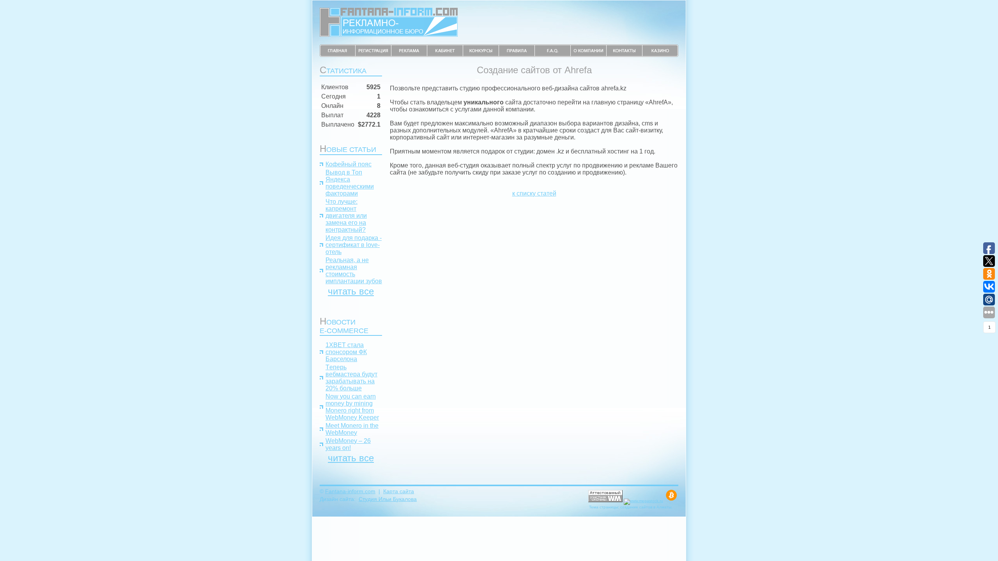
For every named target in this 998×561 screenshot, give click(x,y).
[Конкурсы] (481, 54)
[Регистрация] (373, 54)
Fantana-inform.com (350, 491)
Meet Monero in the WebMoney (352, 429)
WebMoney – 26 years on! (348, 444)
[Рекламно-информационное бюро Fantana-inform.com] (389, 34)
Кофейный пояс (349, 164)
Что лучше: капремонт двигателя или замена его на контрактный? (346, 215)
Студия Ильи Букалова (388, 499)
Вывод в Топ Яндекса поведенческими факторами (350, 183)
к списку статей (534, 193)
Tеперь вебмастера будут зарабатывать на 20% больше (351, 378)
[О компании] (589, 54)
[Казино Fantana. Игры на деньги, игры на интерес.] (660, 54)
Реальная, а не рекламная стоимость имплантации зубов (354, 270)
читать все (351, 291)
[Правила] (517, 54)
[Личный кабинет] (445, 54)
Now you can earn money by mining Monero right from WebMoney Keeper (352, 407)
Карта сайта (398, 491)
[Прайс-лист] (409, 54)
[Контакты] (624, 54)
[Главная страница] (338, 54)
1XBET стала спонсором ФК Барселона (346, 352)
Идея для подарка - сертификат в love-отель (354, 245)
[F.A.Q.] (553, 54)
